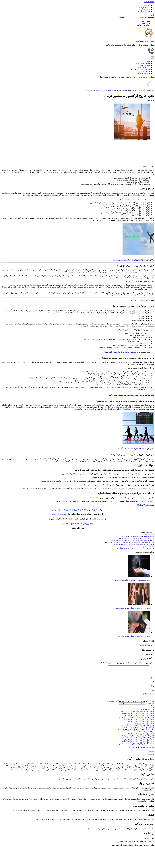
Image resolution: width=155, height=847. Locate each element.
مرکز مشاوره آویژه (143, 73)
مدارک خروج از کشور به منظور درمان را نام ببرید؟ (136, 538)
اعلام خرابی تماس (143, 25)
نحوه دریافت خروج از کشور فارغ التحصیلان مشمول (132, 580)
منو (152, 57)
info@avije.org (149, 754)
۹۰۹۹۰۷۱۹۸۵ (66, 519)
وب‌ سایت (150, 690)
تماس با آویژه (145, 21)
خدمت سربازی (145, 65)
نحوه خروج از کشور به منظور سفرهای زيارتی (134, 636)
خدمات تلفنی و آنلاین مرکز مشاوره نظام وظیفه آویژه (135, 548)
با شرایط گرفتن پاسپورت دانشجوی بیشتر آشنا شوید (136, 717)
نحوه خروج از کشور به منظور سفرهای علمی (138, 721)
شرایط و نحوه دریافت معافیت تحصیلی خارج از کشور (126, 395)
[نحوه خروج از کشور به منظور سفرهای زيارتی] (139, 632)
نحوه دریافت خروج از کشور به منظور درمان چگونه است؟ (134, 544)
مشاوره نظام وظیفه (97, 501)
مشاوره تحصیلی (144, 71)
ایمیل (152, 686)
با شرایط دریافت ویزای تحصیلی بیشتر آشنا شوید (137, 725)
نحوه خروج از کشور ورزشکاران (143, 723)
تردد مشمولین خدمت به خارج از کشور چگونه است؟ (136, 729)
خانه (148, 61)
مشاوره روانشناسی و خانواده (140, 69)
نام (153, 682)
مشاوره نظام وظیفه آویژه (145, 41)
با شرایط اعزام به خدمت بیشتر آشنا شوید (130, 448)
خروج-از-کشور (145, 654)
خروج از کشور (149, 534)
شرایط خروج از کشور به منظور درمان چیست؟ (137, 536)
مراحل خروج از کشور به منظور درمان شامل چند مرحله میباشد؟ (131, 540)
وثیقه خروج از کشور (137, 300)
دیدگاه (151, 678)
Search (152, 15)
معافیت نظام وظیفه (143, 63)
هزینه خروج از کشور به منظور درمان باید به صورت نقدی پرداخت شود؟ (129, 542)
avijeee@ (151, 751)
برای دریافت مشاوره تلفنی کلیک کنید (141, 747)
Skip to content (149, 2)
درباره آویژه (146, 23)
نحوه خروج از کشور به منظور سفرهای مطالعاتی (133, 608)
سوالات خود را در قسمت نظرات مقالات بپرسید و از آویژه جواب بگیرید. (129, 701)
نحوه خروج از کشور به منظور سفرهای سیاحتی (138, 719)
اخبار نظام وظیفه (144, 67)
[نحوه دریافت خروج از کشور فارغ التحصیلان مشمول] (139, 576)
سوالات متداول (149, 546)
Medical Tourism (143, 505)
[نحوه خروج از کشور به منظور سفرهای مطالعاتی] (139, 604)
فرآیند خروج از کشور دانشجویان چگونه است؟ (129, 260)
